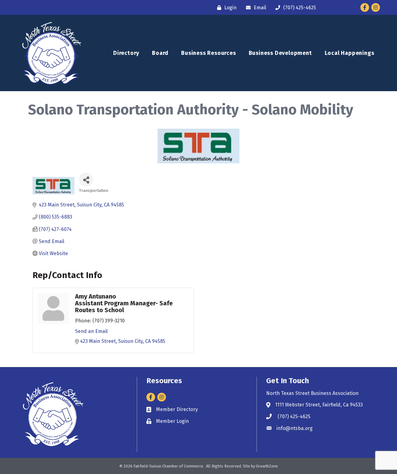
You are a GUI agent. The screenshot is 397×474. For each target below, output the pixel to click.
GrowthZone (267, 466)
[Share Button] (86, 180)
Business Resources (208, 53)
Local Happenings (349, 53)
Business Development (280, 53)
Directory (126, 53)
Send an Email (91, 331)
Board (160, 53)
